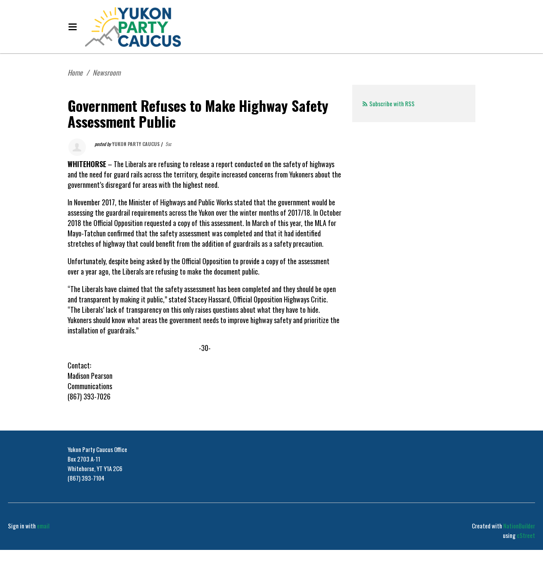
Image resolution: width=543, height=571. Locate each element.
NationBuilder (519, 525)
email (43, 525)
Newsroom (106, 72)
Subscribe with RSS (392, 103)
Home (75, 72)
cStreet (526, 535)
